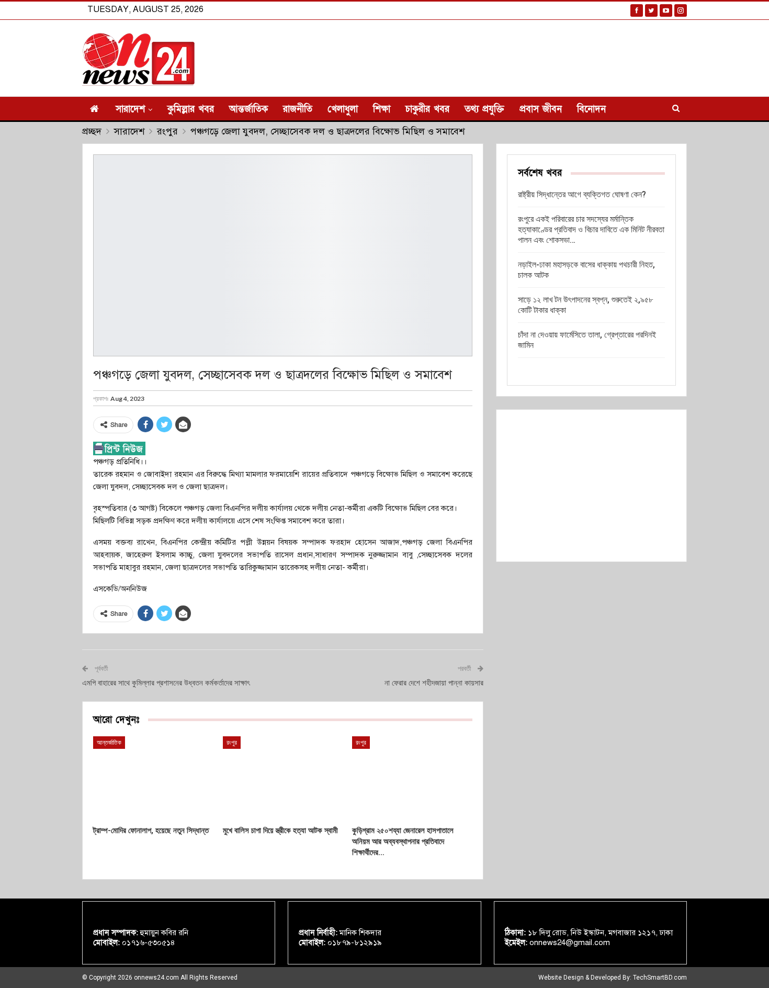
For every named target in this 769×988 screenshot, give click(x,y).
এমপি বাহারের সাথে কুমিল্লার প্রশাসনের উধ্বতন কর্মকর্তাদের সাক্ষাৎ (166, 683)
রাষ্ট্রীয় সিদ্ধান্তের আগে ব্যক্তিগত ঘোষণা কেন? (582, 194)
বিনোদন (591, 109)
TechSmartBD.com (660, 977)
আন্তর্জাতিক (248, 109)
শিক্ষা (381, 109)
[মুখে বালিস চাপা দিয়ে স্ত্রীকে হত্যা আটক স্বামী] (283, 778)
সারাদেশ (130, 109)
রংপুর (232, 742)
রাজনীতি (297, 109)
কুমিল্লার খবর (190, 109)
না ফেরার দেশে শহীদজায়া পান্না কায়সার (433, 683)
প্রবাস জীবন (540, 109)
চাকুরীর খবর (427, 109)
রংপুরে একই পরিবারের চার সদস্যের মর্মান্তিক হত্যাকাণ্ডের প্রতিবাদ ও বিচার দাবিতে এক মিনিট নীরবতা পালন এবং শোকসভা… (591, 229)
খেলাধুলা (342, 109)
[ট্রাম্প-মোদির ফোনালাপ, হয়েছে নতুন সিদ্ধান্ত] (153, 778)
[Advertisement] (591, 485)
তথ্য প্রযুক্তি (484, 109)
